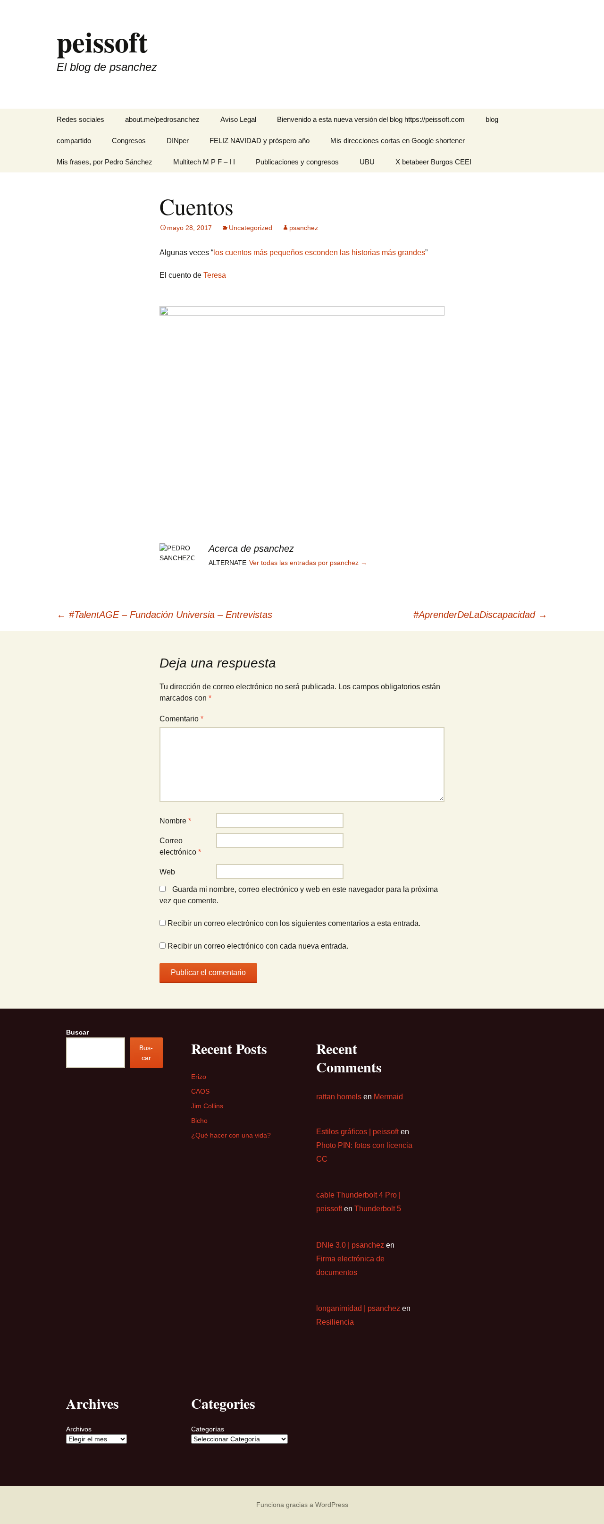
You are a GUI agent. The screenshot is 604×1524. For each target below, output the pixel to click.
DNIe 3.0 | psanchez (350, 1245)
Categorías (207, 1429)
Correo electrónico (180, 846)
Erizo (198, 1076)
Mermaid (388, 1097)
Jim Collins (207, 1106)
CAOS (200, 1091)
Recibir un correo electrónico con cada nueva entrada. (258, 946)
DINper (178, 141)
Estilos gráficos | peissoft (357, 1132)
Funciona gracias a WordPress (302, 1504)
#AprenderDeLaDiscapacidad (480, 614)
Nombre (175, 821)
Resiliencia (335, 1322)
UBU (367, 162)
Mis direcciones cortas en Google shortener (397, 141)
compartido (74, 141)
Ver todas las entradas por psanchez (308, 562)
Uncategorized (250, 227)
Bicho (199, 1120)
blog (492, 119)
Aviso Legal (238, 119)
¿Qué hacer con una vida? (231, 1135)
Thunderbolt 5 (377, 1209)
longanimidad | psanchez (358, 1308)
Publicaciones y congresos (297, 162)
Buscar (77, 1032)
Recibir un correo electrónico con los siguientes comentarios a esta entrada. (294, 923)
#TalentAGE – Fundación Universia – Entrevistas (164, 614)
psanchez (303, 227)
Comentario (181, 719)
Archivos (79, 1429)
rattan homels (338, 1097)
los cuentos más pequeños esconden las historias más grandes (319, 252)
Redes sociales (80, 119)
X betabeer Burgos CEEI (433, 162)
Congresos (129, 141)
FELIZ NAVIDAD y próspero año (260, 141)
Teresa (214, 275)
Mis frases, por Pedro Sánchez (104, 162)
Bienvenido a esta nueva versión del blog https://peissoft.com (371, 119)
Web (167, 872)
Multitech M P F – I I (204, 162)
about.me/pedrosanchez (162, 119)
